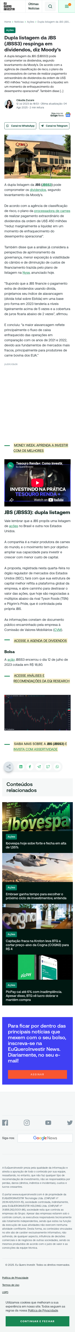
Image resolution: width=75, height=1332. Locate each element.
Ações (30, 21)
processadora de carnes (52, 211)
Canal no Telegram (57, 125)
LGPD (5, 1292)
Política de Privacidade (15, 1277)
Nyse (26, 272)
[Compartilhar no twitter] (48, 766)
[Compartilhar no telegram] (39, 766)
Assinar (37, 1074)
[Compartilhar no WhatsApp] (57, 766)
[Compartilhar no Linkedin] (20, 766)
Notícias (19, 21)
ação (11, 659)
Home (7, 21)
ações (13, 526)
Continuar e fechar (37, 1321)
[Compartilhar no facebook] (29, 766)
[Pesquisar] (50, 6)
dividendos (38, 190)
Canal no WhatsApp (23, 125)
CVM (57, 630)
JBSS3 (47, 185)
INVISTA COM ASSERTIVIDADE (35, 749)
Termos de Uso (10, 1285)
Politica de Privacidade (43, 1310)
